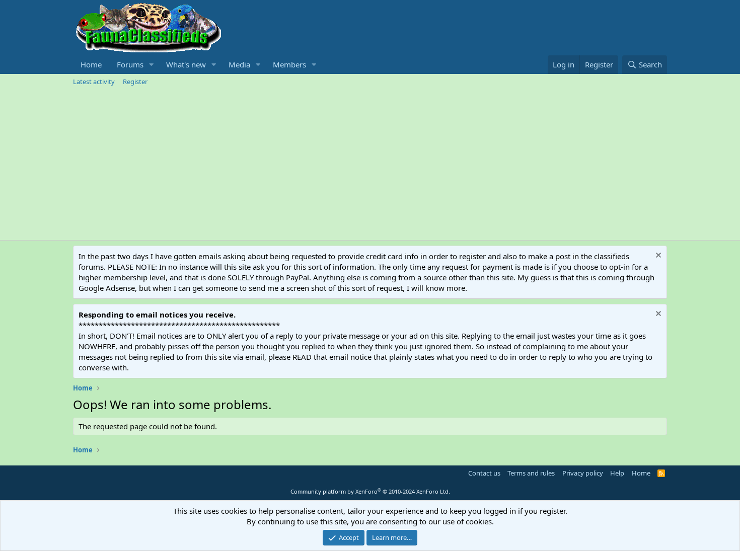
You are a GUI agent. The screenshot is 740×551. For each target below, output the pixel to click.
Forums (130, 64)
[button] (151, 64)
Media (239, 64)
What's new (186, 64)
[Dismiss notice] (657, 256)
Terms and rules (531, 473)
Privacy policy (582, 473)
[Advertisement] (370, 164)
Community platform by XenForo (370, 491)
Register (135, 81)
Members (289, 64)
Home (91, 64)
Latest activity (94, 81)
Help (617, 473)
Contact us (484, 473)
